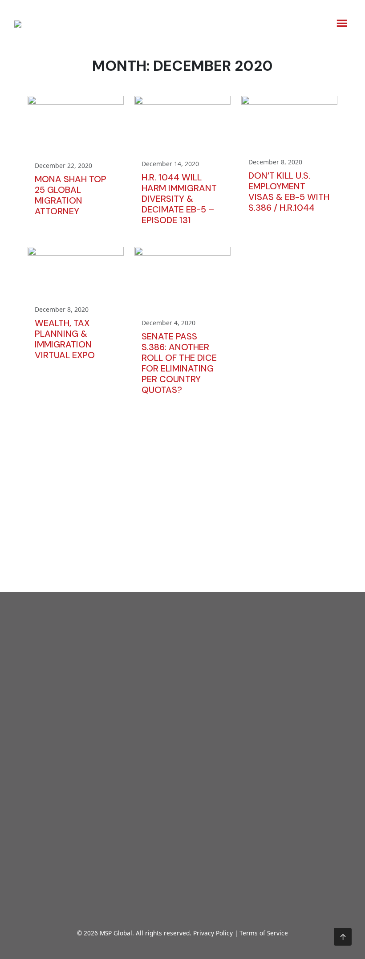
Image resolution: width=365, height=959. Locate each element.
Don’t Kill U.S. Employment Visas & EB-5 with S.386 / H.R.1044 (288, 191)
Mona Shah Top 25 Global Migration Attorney (70, 195)
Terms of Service (263, 933)
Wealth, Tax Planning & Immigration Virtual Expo (65, 339)
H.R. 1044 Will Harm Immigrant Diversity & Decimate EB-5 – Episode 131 (179, 198)
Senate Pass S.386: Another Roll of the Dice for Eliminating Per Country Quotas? (179, 363)
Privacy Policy (213, 933)
